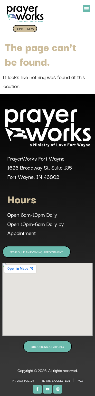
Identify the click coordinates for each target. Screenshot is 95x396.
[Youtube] (47, 389)
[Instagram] (57, 389)
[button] (86, 8)
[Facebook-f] (37, 389)
